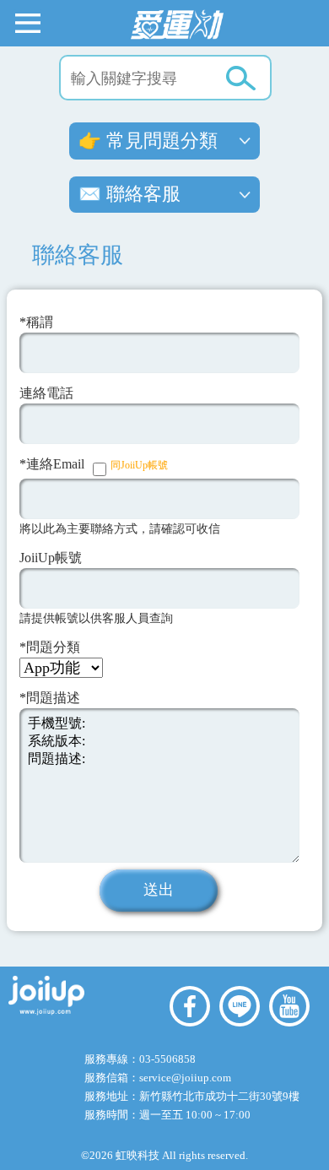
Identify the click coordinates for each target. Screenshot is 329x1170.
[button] (28, 22)
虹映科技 (137, 1155)
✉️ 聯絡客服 (129, 194)
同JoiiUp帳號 (139, 465)
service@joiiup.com (186, 1077)
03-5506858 (167, 1059)
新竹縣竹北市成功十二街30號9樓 (219, 1096)
